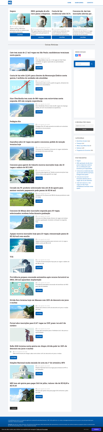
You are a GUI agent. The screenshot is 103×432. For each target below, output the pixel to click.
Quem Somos (79, 2)
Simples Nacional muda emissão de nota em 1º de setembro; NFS (37, 363)
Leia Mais (20, 34)
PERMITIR (96, 429)
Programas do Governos (83, 150)
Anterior (14, 408)
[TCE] (22, 266)
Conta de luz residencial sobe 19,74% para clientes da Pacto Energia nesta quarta (85, 172)
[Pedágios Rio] (22, 130)
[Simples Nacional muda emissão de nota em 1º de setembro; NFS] (22, 372)
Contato (90, 2)
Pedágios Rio (15, 121)
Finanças (79, 143)
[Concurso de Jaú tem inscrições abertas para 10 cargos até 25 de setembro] (83, 21)
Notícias (79, 148)
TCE (11, 257)
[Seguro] (20, 19)
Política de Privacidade (42, 429)
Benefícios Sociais (82, 141)
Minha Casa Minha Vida (83, 145)
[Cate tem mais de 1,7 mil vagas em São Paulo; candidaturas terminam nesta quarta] (22, 64)
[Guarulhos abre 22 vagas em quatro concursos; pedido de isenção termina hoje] (22, 153)
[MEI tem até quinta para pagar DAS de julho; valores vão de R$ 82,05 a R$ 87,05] (22, 395)
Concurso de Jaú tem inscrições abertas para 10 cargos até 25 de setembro (84, 178)
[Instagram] (79, 55)
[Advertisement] (84, 93)
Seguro (13, 11)
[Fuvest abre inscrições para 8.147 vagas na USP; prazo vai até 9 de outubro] (22, 334)
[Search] (91, 64)
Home (69, 2)
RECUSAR (86, 429)
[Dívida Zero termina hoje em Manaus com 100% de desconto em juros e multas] (22, 312)
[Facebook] (76, 55)
